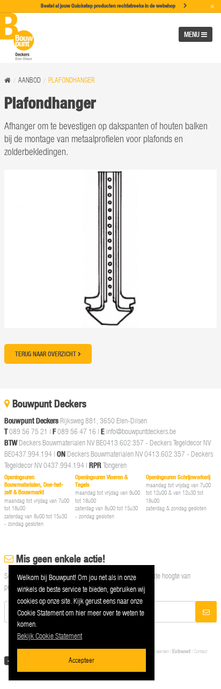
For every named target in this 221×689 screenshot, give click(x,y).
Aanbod (29, 80)
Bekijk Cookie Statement (49, 635)
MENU (192, 34)
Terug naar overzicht (46, 353)
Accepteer (81, 659)
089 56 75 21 (28, 431)
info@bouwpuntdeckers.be (141, 431)
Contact (200, 651)
